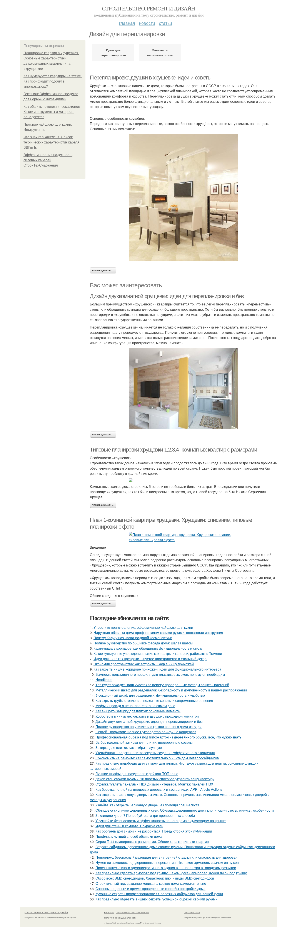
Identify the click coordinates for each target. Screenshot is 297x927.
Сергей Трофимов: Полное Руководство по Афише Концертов (145, 731)
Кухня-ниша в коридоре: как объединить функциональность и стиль (147, 648)
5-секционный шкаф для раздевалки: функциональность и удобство (150, 695)
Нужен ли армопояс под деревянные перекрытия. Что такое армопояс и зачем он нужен (167, 862)
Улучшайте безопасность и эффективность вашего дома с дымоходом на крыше (160, 820)
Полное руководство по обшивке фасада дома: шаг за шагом (143, 643)
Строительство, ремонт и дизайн (148, 8)
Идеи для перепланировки (113, 52)
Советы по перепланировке (160, 52)
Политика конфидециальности (120, 917)
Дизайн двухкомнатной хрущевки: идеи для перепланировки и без (167, 296)
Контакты (109, 912)
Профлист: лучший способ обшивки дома (128, 836)
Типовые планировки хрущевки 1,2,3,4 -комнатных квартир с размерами (173, 449)
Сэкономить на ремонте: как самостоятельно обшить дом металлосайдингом (157, 757)
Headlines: (103, 679)
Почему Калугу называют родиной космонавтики (132, 637)
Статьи (165, 23)
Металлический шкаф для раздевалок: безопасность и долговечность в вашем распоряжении (171, 690)
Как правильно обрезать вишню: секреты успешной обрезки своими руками (156, 899)
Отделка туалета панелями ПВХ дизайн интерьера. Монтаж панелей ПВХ (154, 784)
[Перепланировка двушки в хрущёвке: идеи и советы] (183, 197)
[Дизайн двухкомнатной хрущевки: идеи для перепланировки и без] (183, 388)
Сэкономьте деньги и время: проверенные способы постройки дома (150, 888)
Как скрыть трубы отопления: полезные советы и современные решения (154, 700)
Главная (127, 23)
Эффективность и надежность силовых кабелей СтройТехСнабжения (47, 160)
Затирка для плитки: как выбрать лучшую (128, 747)
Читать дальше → (103, 270)
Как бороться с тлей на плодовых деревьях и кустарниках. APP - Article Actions (158, 789)
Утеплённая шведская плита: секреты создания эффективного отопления (155, 752)
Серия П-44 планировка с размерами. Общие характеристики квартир (152, 841)
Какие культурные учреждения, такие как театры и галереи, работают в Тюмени (157, 653)
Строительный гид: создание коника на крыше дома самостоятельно (150, 883)
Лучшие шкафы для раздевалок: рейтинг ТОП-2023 (136, 773)
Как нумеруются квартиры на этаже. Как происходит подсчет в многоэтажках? (52, 81)
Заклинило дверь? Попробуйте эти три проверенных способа (145, 815)
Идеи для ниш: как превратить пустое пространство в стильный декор (150, 658)
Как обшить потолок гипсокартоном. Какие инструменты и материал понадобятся (52, 112)
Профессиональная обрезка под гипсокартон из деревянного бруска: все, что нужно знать (168, 737)
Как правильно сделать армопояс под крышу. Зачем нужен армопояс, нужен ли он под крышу (171, 872)
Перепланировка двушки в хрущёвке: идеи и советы (150, 77)
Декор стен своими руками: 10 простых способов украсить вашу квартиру (154, 778)
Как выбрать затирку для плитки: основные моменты (137, 710)
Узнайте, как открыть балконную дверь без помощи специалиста (147, 804)
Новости (147, 23)
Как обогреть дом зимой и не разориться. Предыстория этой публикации (153, 831)
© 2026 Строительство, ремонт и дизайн (46, 912)
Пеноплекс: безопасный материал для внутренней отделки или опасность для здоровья (166, 857)
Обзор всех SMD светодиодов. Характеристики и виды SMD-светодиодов (154, 878)
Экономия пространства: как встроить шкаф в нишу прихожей (143, 663)
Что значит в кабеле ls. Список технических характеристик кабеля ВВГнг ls (51, 142)
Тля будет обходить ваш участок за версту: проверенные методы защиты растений (162, 684)
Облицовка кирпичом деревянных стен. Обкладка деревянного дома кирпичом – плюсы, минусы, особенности (184, 810)
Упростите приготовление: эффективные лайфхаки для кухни (143, 627)
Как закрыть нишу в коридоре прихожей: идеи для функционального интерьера (157, 669)
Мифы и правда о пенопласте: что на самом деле (135, 705)
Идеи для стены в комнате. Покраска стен (129, 825)
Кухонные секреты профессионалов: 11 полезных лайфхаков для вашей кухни (159, 893)
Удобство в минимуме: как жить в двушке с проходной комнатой (147, 716)
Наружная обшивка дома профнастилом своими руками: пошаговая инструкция (158, 632)
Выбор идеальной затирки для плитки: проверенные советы (144, 742)
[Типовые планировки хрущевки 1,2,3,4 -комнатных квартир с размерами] (183, 480)
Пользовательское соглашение (132, 912)
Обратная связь (192, 912)
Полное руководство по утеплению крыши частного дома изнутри (148, 726)
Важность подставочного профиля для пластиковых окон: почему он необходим (160, 674)
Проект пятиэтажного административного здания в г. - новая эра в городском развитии (165, 867)
